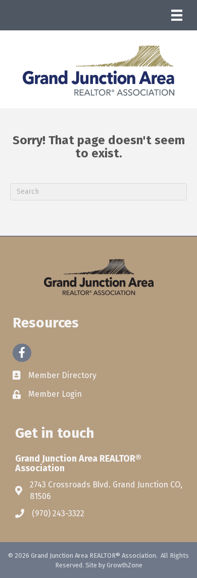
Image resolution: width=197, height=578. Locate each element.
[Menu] (176, 15)
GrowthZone (124, 565)
